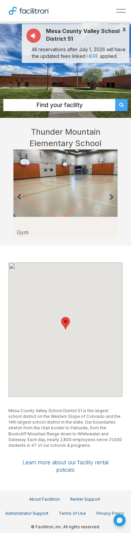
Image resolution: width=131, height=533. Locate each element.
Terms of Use (72, 513)
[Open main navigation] (121, 10)
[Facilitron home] (28, 10)
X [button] (124, 29)
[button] (19, 193)
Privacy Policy (110, 513)
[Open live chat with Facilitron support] (120, 520)
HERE (92, 56)
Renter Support (85, 499)
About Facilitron (44, 499)
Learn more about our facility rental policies (65, 466)
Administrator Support (26, 513)
